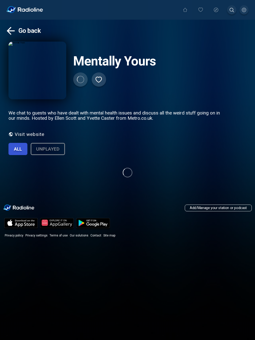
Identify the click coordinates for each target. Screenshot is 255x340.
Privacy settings (36, 235)
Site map (109, 235)
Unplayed (48, 149)
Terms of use (59, 235)
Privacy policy (14, 235)
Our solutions (79, 235)
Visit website (29, 134)
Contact (95, 235)
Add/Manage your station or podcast (218, 208)
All (18, 149)
